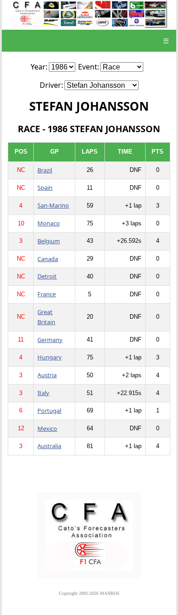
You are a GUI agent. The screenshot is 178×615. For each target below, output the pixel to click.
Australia (49, 446)
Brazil (44, 170)
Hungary (49, 357)
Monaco (48, 223)
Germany (50, 340)
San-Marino (53, 205)
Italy (43, 393)
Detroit (47, 276)
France (46, 294)
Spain (44, 187)
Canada (47, 259)
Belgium (48, 241)
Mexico (47, 428)
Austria (47, 375)
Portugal (49, 410)
